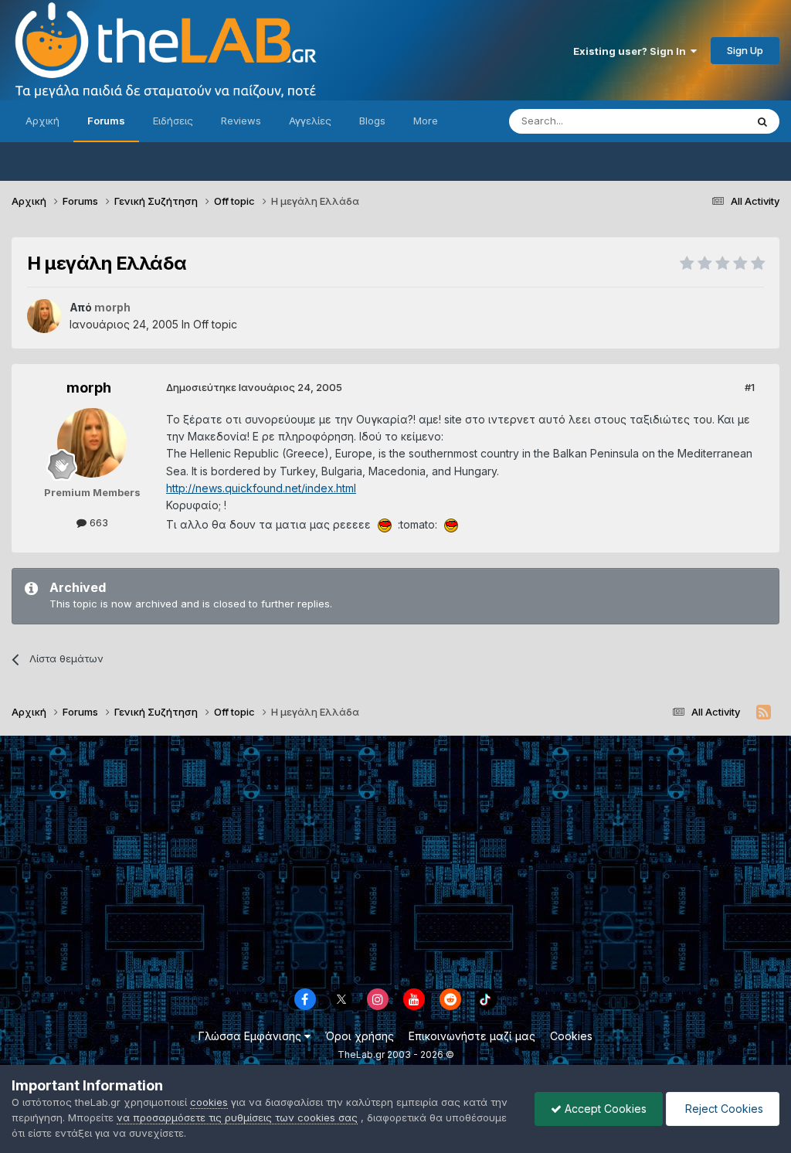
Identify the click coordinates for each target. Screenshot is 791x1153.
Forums (106, 120)
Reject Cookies (722, 1108)
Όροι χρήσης (359, 1035)
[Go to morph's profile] (44, 316)
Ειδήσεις (173, 120)
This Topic (700, 121)
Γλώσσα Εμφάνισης (251, 1035)
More (425, 120)
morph (88, 387)
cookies (209, 1102)
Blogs (372, 120)
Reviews (241, 120)
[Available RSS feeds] (763, 712)
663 (97, 522)
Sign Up (745, 50)
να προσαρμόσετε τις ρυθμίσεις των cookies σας (237, 1117)
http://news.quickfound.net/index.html (261, 488)
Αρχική (42, 120)
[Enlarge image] (384, 524)
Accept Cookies (604, 1108)
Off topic (215, 324)
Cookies (571, 1035)
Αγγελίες (310, 120)
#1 (750, 387)
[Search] (762, 121)
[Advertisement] (395, 859)
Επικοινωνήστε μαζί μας (472, 1035)
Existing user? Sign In (632, 51)
